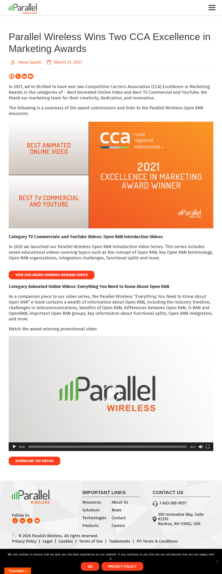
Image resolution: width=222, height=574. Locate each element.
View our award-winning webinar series (51, 275)
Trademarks (119, 541)
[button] (111, 393)
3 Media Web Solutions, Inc (14, 535)
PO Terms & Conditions (157, 541)
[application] (111, 393)
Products (90, 525)
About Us (120, 502)
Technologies (94, 518)
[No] (216, 561)
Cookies (66, 541)
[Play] (14, 447)
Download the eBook (34, 461)
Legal (47, 541)
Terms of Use (91, 541)
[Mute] (201, 447)
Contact (119, 518)
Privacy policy (122, 566)
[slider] (107, 447)
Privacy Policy (24, 541)
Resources (91, 502)
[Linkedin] (24, 76)
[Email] (30, 76)
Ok (90, 566)
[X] (18, 76)
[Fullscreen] (208, 447)
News (116, 510)
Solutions (91, 510)
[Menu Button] (212, 11)
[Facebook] (12, 76)
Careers (118, 525)
